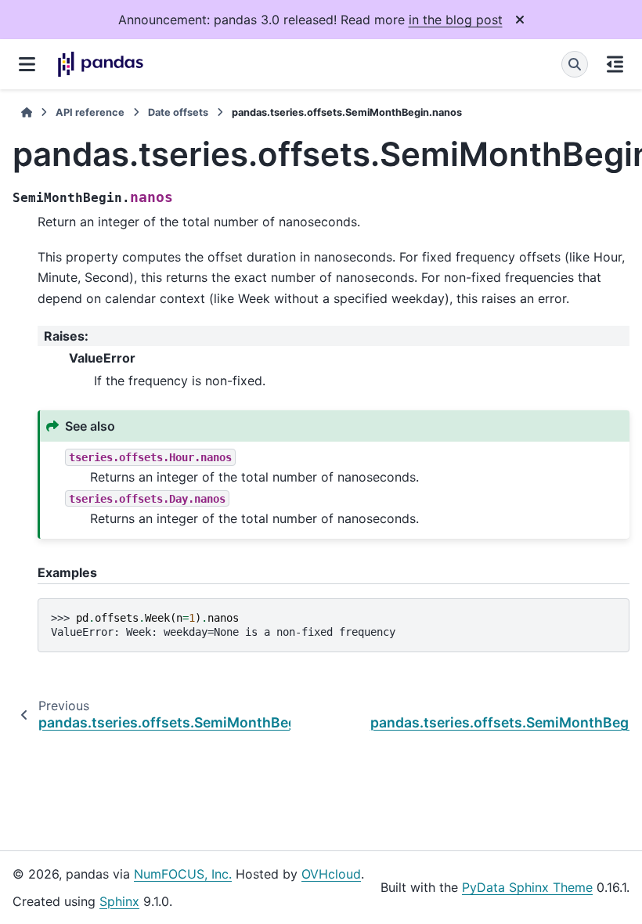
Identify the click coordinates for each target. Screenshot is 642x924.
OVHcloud (331, 874)
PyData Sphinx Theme (527, 887)
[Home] (26, 112)
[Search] (574, 64)
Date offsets (178, 112)
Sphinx (119, 901)
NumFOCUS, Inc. (183, 874)
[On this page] (615, 64)
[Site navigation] (27, 64)
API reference (90, 112)
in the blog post (456, 19)
